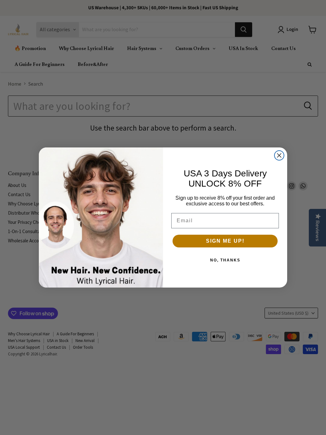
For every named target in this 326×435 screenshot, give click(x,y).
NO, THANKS (225, 260)
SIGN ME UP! (225, 241)
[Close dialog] (279, 155)
